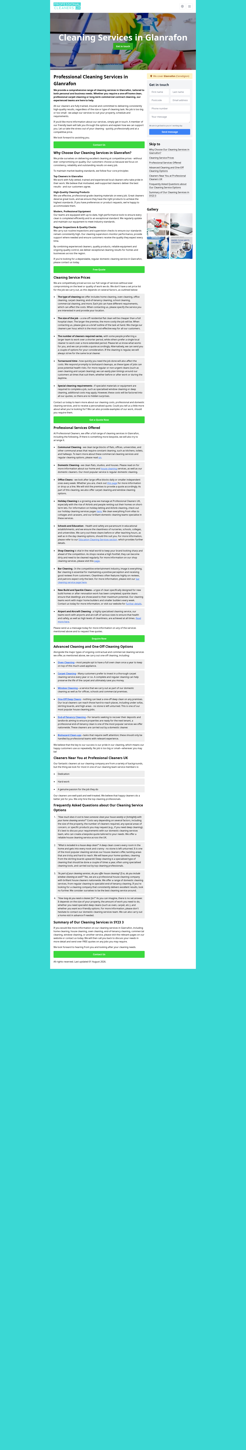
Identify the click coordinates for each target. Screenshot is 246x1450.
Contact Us (99, 144)
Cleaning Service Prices (161, 157)
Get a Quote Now (99, 419)
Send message (170, 131)
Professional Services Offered (165, 162)
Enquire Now (99, 638)
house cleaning (109, 468)
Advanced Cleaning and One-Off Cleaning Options (166, 169)
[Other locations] (182, 6)
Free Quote (99, 269)
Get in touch (123, 46)
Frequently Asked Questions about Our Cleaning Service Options (167, 185)
